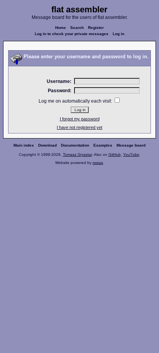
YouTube (131, 154)
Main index (24, 145)
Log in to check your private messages (71, 34)
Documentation (75, 145)
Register (96, 27)
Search (77, 27)
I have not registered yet (79, 127)
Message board (131, 145)
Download (47, 145)
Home (60, 27)
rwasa (98, 162)
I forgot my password (80, 119)
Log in (118, 34)
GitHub (114, 154)
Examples (102, 145)
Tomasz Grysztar (77, 154)
